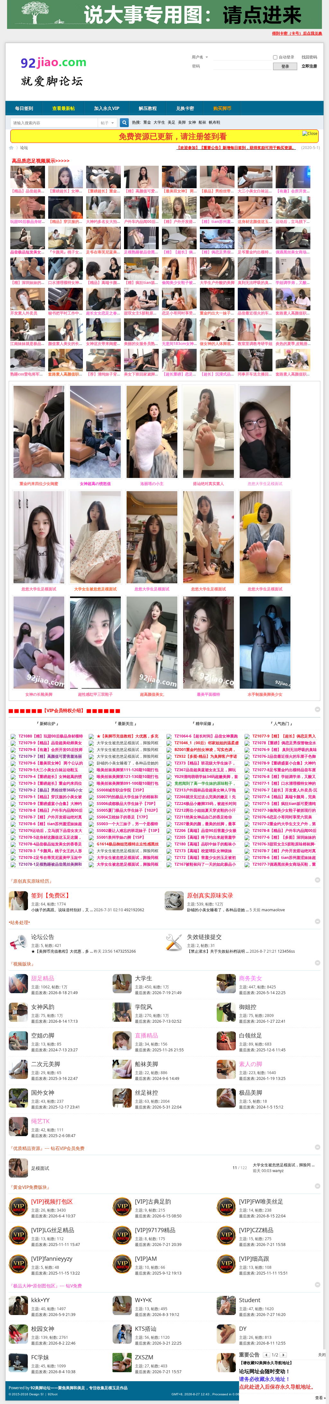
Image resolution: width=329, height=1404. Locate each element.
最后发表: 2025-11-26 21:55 (159, 1050)
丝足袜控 (146, 1092)
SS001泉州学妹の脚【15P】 (121, 837)
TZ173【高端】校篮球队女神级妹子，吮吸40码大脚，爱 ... (198, 853)
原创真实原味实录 (210, 895)
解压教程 (148, 108)
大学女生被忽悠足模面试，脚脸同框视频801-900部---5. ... (122, 867)
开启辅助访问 (269, 33)
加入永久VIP (107, 108)
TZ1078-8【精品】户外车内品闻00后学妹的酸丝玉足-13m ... (46, 813)
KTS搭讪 (145, 1328)
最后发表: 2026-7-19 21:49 (158, 992)
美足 (171, 122)
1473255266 (124, 951)
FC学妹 (40, 1357)
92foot (53, 1394)
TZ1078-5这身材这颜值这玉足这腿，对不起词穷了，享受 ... (45, 840)
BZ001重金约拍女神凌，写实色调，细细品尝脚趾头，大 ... (200, 752)
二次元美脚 (45, 1064)
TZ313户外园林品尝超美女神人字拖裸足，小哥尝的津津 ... (200, 793)
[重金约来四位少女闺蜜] (39, 478)
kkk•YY (40, 1300)
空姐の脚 (42, 1035)
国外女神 (42, 1092)
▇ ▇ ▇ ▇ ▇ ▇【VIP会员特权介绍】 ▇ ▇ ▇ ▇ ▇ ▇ (64, 710)
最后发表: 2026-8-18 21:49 (54, 992)
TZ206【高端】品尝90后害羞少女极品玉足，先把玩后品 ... (200, 833)
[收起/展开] (317, 880)
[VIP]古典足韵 (153, 1201)
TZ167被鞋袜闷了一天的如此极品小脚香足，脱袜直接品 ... (200, 867)
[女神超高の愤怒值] (95, 478)
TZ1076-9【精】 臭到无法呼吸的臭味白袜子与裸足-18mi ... (280, 752)
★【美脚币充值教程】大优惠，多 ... (62, 951)
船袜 (202, 122)
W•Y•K (143, 1300)
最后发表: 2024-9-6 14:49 (157, 1078)
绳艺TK (40, 1121)
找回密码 (309, 57)
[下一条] (283, 1355)
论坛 (24, 147)
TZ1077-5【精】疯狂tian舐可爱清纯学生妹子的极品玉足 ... (279, 806)
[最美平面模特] (208, 688)
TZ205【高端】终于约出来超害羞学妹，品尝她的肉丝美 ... (200, 840)
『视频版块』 (22, 964)
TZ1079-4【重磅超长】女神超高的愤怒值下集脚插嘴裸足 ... (45, 779)
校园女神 (42, 1328)
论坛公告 (42, 936)
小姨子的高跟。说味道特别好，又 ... (62, 910)
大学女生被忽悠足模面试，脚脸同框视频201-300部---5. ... (122, 759)
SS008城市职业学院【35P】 (121, 790)
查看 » (320, 1397)
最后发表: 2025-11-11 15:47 (55, 1244)
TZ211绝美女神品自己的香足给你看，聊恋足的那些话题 (198, 820)
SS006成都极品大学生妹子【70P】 (126, 803)
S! (42, 1394)
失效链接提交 (204, 936)
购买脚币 (222, 108)
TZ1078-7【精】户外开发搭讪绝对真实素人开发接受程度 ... (45, 820)
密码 (196, 66)
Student (250, 1300)
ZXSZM (144, 1357)
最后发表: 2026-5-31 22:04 (158, 1107)
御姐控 (247, 1007)
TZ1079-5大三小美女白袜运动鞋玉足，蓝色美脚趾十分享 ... (43, 772)
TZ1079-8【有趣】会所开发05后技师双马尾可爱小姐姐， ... (46, 752)
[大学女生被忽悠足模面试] (95, 583)
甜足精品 (42, 978)
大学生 (159, 122)
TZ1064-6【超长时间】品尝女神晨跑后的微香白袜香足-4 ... (201, 739)
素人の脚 (250, 1064)
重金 (147, 122)
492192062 (134, 910)
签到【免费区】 (51, 895)
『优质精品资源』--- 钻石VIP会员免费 (46, 1148)
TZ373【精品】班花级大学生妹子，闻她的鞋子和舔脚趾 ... (200, 766)
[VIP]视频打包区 (52, 1201)
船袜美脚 (146, 1064)
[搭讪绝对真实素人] (208, 478)
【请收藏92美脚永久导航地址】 (266, 1362)
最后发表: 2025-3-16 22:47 (54, 1078)
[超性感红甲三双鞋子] (95, 688)
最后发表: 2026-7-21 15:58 (262, 1244)
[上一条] (266, 1355)
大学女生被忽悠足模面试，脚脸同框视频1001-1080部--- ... (122, 853)
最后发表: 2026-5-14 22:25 (262, 992)
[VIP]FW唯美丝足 (261, 1201)
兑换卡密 (185, 108)
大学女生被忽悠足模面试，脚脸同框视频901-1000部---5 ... (122, 860)
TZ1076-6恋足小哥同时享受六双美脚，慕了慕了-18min (277, 820)
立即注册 (309, 66)
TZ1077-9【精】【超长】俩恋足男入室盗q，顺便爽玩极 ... (279, 739)
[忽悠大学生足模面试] (265, 478)
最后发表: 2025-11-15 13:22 (55, 1273)
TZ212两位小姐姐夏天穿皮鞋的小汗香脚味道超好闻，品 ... (200, 813)
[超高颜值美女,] (152, 688)
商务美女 (250, 978)
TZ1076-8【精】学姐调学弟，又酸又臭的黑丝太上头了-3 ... (279, 779)
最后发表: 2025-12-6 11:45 (262, 1050)
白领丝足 (250, 1035)
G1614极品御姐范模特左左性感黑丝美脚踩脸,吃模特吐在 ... (123, 846)
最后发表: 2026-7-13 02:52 (158, 1021)
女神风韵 (42, 1007)
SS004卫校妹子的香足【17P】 (123, 817)
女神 (192, 122)
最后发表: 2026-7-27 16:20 (262, 1314)
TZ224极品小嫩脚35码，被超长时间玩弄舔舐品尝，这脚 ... (200, 806)
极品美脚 (250, 1092)
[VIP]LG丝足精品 (52, 1230)
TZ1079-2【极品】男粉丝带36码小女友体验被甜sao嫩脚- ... (46, 793)
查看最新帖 (63, 108)
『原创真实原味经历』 (31, 881)
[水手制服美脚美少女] (265, 688)
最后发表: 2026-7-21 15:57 (158, 1371)
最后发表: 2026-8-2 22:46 (53, 1343)
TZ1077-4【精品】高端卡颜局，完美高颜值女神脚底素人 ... (279, 799)
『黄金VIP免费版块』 (30, 1187)
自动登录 (286, 57)
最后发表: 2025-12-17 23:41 (55, 1107)
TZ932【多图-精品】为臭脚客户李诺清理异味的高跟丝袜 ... (200, 759)
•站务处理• (19, 922)
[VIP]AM (146, 1258)
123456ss (286, 951)
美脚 (182, 122)
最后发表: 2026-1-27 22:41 (262, 1021)
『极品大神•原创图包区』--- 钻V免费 (45, 1286)
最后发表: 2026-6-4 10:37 (53, 1216)
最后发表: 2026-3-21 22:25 (158, 1343)
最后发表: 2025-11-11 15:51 (263, 1273)
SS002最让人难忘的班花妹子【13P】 (128, 830)
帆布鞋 (214, 122)
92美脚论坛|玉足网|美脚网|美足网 (11, 147)
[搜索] (123, 123)
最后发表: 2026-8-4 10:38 (53, 1371)
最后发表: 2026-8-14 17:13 (54, 1021)
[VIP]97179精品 (155, 1230)
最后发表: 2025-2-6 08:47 (53, 1135)
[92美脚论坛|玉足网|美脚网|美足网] (51, 87)
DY (242, 1328)
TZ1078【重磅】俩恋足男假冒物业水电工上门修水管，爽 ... (279, 745)
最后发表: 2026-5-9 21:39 (53, 1314)
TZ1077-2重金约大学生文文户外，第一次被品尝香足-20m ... (279, 826)
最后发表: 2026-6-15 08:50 (158, 1216)
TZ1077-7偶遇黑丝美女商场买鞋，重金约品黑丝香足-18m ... (279, 867)
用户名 (197, 57)
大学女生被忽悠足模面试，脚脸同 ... (284, 1165)
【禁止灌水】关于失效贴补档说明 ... (218, 951)
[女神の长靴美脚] (39, 688)
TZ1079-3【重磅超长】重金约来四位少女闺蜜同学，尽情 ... (45, 786)
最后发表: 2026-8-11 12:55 (262, 1343)
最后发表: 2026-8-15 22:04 (262, 1216)
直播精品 (146, 1035)
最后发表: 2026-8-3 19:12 (157, 1314)
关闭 (322, 1354)
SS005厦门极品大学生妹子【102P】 (128, 810)
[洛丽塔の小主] (152, 478)
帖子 (105, 123)
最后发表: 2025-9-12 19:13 (158, 1273)
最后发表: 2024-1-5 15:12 (261, 1107)
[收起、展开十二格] (317, 709)
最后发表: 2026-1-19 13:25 (262, 1078)
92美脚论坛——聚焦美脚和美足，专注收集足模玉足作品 (79, 1388)
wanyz (278, 1170)
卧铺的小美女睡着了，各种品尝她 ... (218, 910)
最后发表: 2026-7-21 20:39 (158, 1244)
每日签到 (24, 108)
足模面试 (40, 1168)
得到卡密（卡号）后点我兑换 (297, 33)
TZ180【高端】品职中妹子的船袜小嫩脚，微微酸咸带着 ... (200, 846)
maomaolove (273, 910)
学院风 (143, 1007)
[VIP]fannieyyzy (51, 1258)
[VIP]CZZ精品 (256, 1230)
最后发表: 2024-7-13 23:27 (54, 1050)
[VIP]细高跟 (254, 1258)
